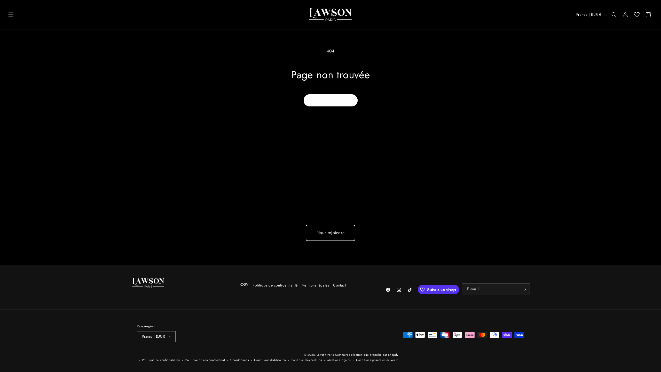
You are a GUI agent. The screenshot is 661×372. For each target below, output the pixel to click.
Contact (339, 285)
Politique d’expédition (307, 360)
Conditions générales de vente (377, 360)
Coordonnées (239, 360)
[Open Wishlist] (636, 14)
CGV (244, 284)
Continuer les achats (330, 100)
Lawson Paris (325, 355)
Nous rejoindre (330, 233)
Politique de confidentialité (274, 285)
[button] (11, 14)
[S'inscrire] (524, 289)
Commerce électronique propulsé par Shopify (366, 355)
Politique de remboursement (205, 360)
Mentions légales (315, 285)
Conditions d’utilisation (270, 360)
